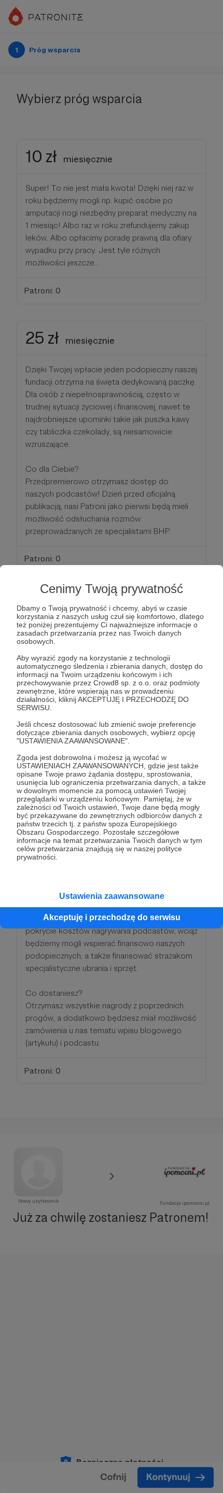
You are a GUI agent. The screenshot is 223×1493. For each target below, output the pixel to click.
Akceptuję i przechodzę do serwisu (111, 917)
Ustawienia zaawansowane (111, 896)
